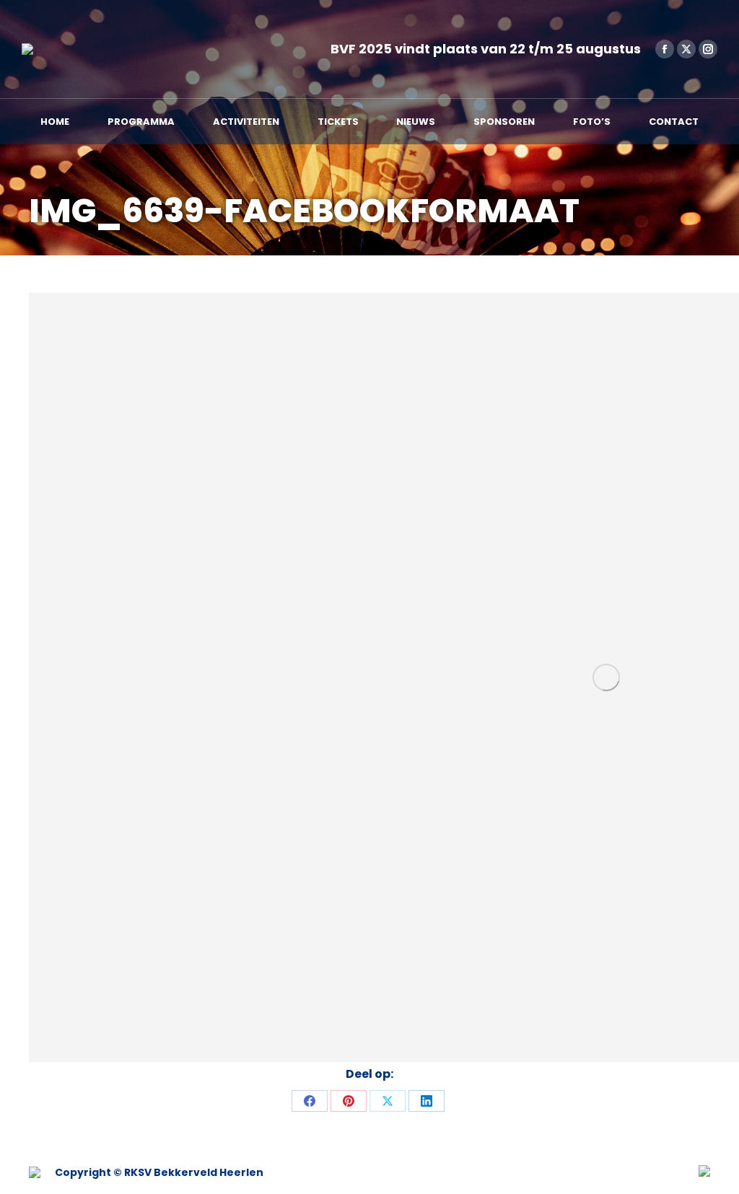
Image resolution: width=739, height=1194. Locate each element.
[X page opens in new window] (686, 49)
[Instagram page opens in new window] (708, 49)
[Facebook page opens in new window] (664, 49)
